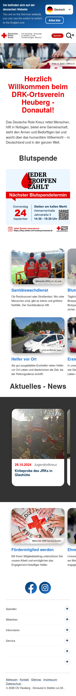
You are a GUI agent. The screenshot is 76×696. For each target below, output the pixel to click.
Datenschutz (13, 683)
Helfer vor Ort (24, 359)
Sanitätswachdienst (29, 290)
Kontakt (24, 679)
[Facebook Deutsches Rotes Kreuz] (31, 588)
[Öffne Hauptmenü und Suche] (70, 35)
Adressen (12, 679)
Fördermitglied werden (32, 549)
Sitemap (36, 679)
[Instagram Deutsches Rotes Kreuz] (45, 588)
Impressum (50, 679)
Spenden (57, 35)
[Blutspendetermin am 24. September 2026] (38, 201)
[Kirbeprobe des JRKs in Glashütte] (38, 434)
